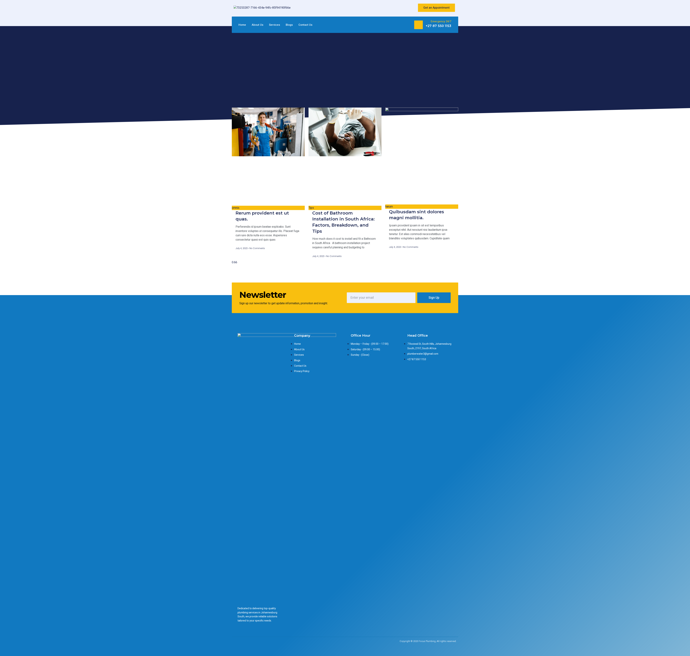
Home (242, 25)
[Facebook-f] (393, 8)
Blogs (289, 25)
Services (274, 25)
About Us (257, 25)
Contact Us (305, 25)
